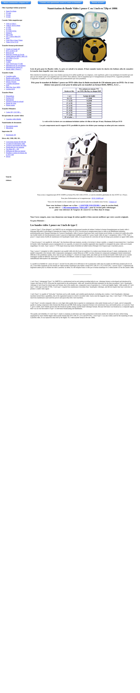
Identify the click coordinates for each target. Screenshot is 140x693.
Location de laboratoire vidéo (15, 143)
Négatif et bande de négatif (14, 101)
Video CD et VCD (12, 42)
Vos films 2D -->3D (12, 149)
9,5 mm (8, 13)
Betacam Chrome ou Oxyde (15, 54)
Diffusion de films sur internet (15, 151)
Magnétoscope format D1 (14, 67)
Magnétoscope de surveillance (16, 65)
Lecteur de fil (10, 89)
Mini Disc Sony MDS (13, 87)
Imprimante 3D (11, 135)
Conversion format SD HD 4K (16, 142)
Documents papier (12, 126)
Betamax (9, 60)
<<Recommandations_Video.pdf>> (75, 208)
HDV (8, 38)
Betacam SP (10, 53)
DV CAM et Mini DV (13, 36)
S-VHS (8, 27)
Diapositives (10, 96)
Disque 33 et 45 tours (13, 80)
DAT (7, 85)
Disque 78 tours (11, 82)
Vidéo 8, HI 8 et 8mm (13, 25)
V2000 (8, 62)
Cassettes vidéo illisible (13, 119)
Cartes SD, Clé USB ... (13, 112)
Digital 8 (9, 33)
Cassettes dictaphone (12, 83)
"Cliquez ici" (113, 202)
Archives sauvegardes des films (16, 145)
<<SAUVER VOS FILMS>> (90, 205)
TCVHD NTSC (11, 31)
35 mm (8, 17)
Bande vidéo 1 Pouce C (13, 69)
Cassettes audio (11, 76)
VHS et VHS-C (11, 24)
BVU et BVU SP (11, 51)
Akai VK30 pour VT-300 (14, 64)
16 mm (8, 15)
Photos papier (10, 105)
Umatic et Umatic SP (13, 49)
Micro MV (9, 35)
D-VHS (8, 29)
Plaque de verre (11, 103)
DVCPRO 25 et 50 (12, 58)
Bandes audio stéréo (12, 78)
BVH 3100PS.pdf (97, 198)
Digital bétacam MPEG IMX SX (16, 56)
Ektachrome (10, 100)
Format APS (10, 98)
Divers (8, 156)
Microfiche (9, 128)
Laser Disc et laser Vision (14, 40)
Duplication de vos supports (15, 147)
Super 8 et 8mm (11, 11)
